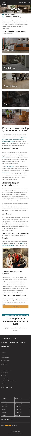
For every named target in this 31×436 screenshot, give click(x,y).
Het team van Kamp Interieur (8, 380)
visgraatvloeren (12, 139)
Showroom (3, 375)
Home (13, 11)
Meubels (3, 352)
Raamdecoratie (5, 357)
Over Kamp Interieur (6, 370)
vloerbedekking (20, 139)
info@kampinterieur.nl (17, 342)
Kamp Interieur (5, 172)
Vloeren (3, 355)
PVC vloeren (24, 137)
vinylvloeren (5, 139)
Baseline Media (19, 434)
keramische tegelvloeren (8, 141)
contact (22, 243)
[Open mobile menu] (29, 2)
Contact (3, 383)
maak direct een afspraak (8, 245)
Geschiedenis (4, 372)
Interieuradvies (5, 378)
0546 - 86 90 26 (11, 338)
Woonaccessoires (5, 360)
